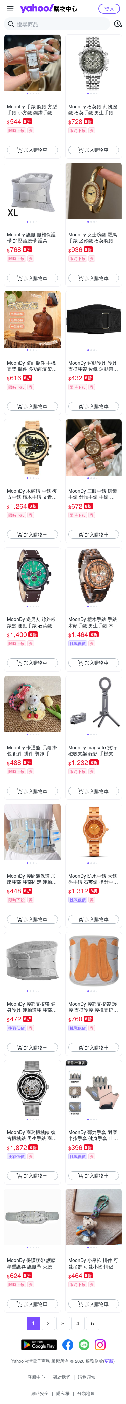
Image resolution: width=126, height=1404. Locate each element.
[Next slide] (56, 62)
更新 (108, 1361)
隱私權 (63, 1393)
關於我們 (61, 1377)
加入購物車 (35, 149)
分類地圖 (86, 1393)
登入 (109, 8)
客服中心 (36, 1377)
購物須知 (86, 1377)
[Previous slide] (8, 62)
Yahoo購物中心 (48, 8)
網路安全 (40, 1393)
